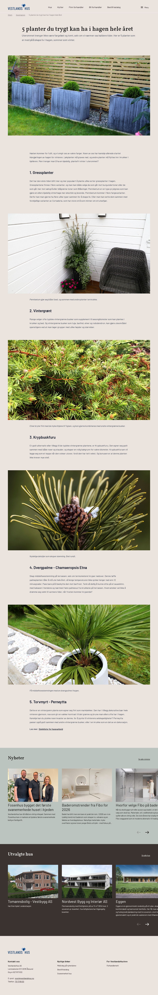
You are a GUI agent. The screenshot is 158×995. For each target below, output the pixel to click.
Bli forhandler (95, 7)
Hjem (10, 15)
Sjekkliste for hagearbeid (51, 729)
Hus (50, 7)
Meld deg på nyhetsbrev (66, 965)
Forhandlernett (113, 965)
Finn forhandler (76, 7)
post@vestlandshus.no (24, 978)
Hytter (60, 7)
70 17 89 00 (19, 981)
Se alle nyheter (144, 759)
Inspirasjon (20, 15)
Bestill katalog (113, 7)
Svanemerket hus (64, 973)
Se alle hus (146, 855)
